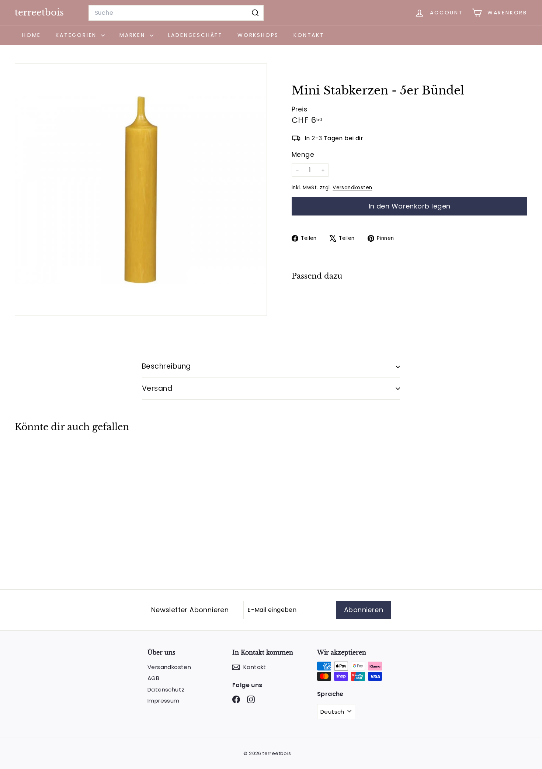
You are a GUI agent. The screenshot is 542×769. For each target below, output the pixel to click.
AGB (153, 678)
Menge (303, 154)
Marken (133, 35)
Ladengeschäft (195, 35)
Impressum (163, 700)
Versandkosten (352, 187)
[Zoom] (141, 189)
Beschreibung (166, 366)
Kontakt (308, 35)
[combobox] (176, 13)
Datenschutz (165, 689)
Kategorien (77, 35)
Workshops (258, 35)
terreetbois (39, 12)
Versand (157, 388)
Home (31, 35)
